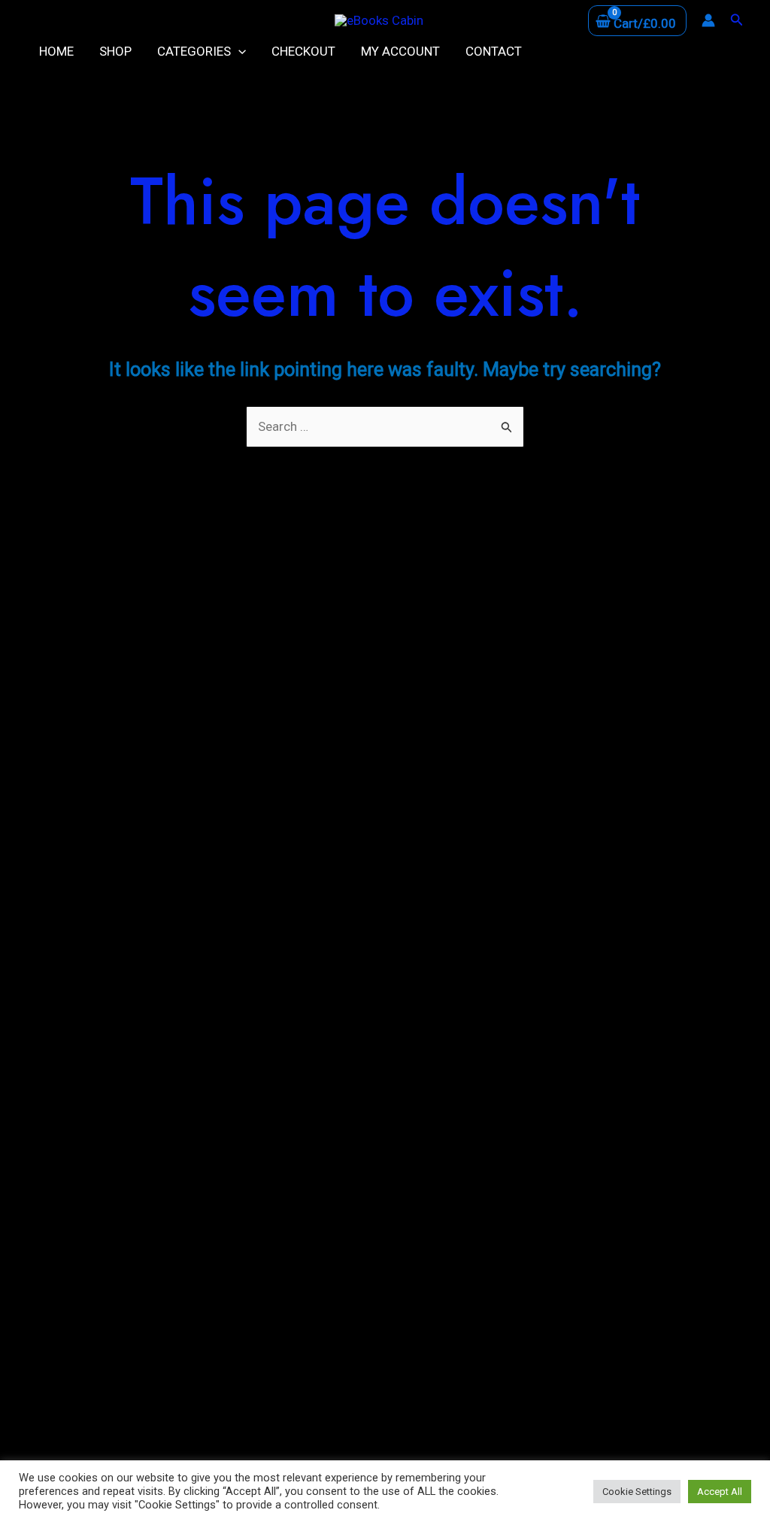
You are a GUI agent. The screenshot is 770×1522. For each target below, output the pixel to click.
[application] (238, 51)
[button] (737, 20)
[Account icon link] (708, 20)
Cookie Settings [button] (636, 1491)
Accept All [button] (719, 1491)
